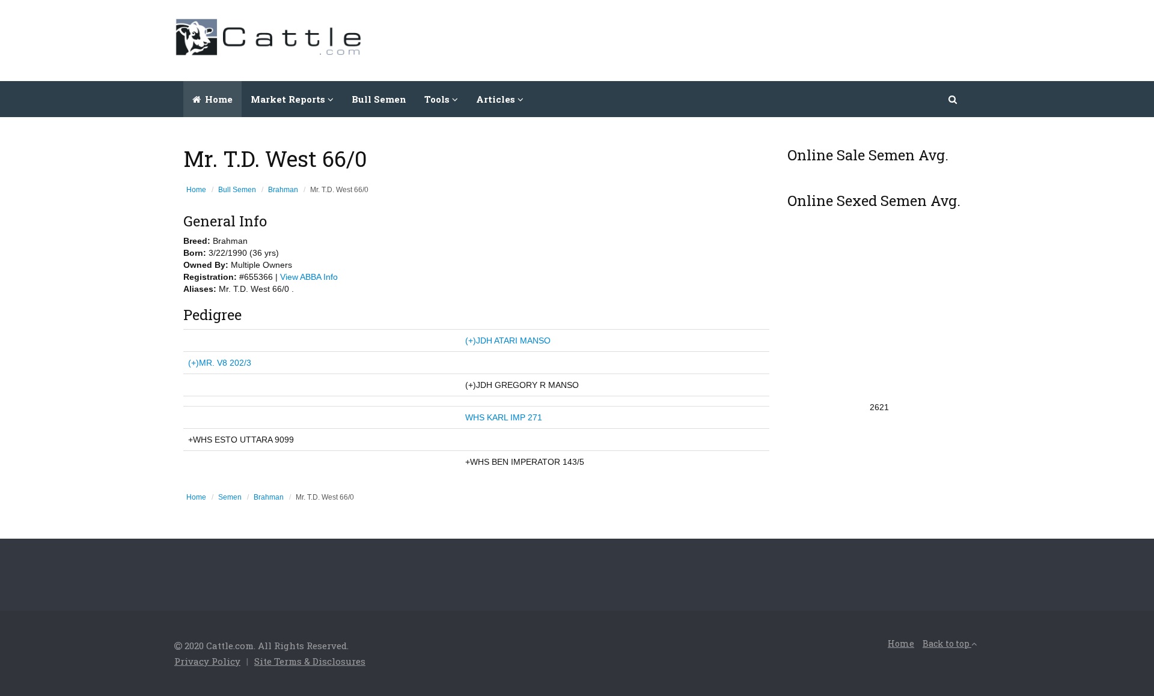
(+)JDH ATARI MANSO (508, 340)
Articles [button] (496, 99)
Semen (230, 497)
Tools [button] (438, 99)
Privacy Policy (207, 661)
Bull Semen (379, 99)
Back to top (947, 643)
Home (218, 99)
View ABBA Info (309, 277)
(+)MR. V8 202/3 (219, 363)
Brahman (283, 190)
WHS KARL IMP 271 (503, 417)
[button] (953, 99)
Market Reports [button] (289, 99)
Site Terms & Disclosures (309, 661)
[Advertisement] (761, 39)
